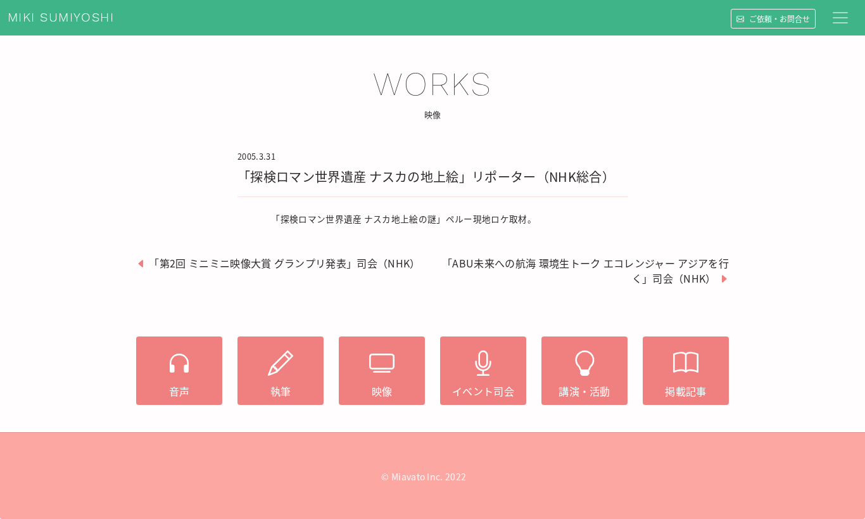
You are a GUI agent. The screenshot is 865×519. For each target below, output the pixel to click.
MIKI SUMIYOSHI (61, 18)
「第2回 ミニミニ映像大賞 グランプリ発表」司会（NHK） (284, 263)
